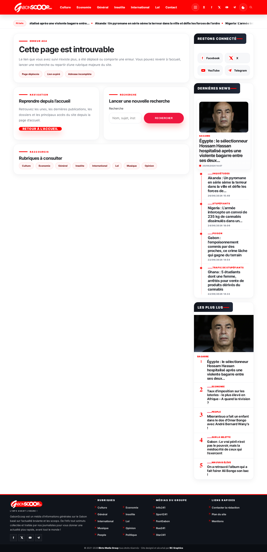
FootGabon (163, 521)
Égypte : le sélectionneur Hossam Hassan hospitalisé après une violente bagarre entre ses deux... (223, 151)
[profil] (204, 7)
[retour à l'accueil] (33, 7)
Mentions (218, 521)
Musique (132, 165)
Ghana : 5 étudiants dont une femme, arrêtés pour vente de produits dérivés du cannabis (226, 280)
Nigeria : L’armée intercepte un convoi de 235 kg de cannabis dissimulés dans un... (227, 214)
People (102, 534)
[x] (219, 7)
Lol (157, 7)
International (140, 7)
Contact (171, 7)
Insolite (119, 7)
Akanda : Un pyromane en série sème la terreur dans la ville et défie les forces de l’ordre (153, 23)
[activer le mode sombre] (243, 7)
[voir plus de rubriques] (195, 7)
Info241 (160, 507)
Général (102, 7)
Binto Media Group (109, 548)
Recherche (116, 108)
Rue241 (160, 528)
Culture (65, 7)
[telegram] (234, 7)
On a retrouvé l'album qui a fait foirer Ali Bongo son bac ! (228, 470)
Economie (84, 7)
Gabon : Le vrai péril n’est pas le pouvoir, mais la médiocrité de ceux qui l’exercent (226, 447)
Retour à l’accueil (40, 129)
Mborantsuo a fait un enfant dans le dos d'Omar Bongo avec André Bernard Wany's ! (228, 422)
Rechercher (164, 118)
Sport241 (161, 514)
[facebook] (212, 7)
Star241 (161, 534)
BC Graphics (176, 548)
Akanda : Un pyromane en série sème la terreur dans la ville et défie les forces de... (227, 184)
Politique (131, 534)
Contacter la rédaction (226, 507)
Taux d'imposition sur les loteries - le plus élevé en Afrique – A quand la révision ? (228, 397)
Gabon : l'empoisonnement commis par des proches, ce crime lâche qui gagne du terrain (227, 246)
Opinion (149, 165)
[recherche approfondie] (251, 7)
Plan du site (219, 514)
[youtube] (227, 7)
